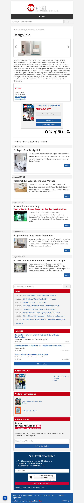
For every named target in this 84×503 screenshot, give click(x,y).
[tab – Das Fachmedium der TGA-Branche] (19, 402)
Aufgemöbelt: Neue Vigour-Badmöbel (33, 235)
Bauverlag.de (67, 501)
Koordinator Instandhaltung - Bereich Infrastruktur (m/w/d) (39, 346)
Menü (43, 16)
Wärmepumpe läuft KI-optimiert (30, 302)
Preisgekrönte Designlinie (27, 150)
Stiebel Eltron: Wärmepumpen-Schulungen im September (40, 316)
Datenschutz (60, 495)
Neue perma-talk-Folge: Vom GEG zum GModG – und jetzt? (40, 319)
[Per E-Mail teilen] (64, 132)
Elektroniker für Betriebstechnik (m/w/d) (31, 354)
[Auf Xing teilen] (55, 133)
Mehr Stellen (42, 364)
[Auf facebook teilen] (46, 133)
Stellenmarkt (17, 495)
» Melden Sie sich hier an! (42, 483)
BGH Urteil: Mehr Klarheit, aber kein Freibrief (35, 296)
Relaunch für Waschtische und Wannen (35, 180)
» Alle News (19, 324)
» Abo (54, 380)
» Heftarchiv (56, 378)
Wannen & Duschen (36, 30)
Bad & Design (22, 30)
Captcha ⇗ (50, 480)
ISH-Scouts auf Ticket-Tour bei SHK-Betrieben (35, 299)
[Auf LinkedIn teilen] (59, 133)
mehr (67, 165)
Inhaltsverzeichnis (48, 125)
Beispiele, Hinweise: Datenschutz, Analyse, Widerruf (30, 487)
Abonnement (48, 121)
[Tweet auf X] (51, 133)
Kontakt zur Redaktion (42, 495)
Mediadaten (27, 495)
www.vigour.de (20, 99)
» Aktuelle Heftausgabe (60, 376)
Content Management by (21, 501)
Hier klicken (44, 478)
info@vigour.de (20, 97)
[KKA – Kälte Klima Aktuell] (19, 411)
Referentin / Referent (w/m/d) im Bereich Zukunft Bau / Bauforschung (37, 336)
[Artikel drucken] (68, 132)
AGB (52, 495)
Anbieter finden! (43, 446)
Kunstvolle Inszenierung (26, 206)
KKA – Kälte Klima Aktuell (29, 411)
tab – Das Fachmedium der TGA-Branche (32, 402)
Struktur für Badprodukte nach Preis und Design (39, 260)
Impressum (16, 498)
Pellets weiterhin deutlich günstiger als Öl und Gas (37, 312)
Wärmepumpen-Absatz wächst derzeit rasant (35, 309)
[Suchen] (69, 21)
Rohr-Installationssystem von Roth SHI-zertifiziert (37, 306)
